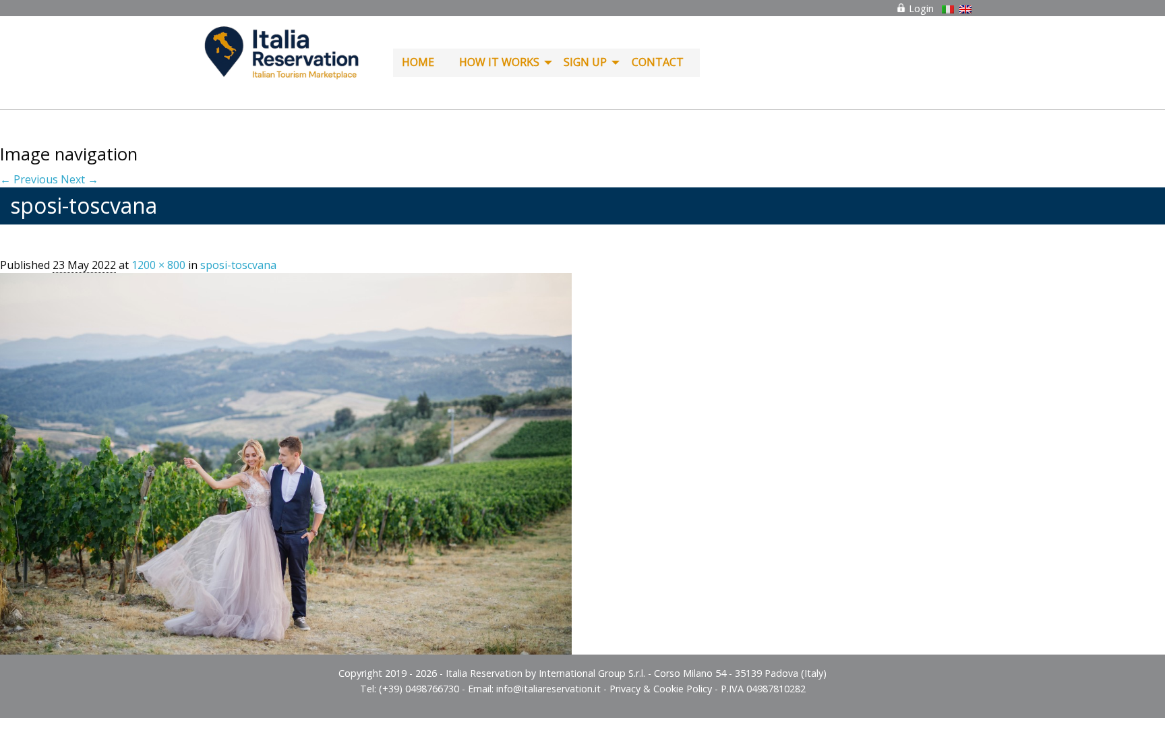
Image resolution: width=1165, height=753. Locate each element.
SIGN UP (585, 62)
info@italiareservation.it (548, 688)
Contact (658, 62)
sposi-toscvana (238, 265)
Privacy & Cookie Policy (660, 688)
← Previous (29, 179)
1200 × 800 (158, 265)
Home (418, 62)
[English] (965, 9)
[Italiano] (948, 9)
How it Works (499, 62)
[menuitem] (421, 63)
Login (920, 8)
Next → (79, 179)
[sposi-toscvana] (286, 462)
